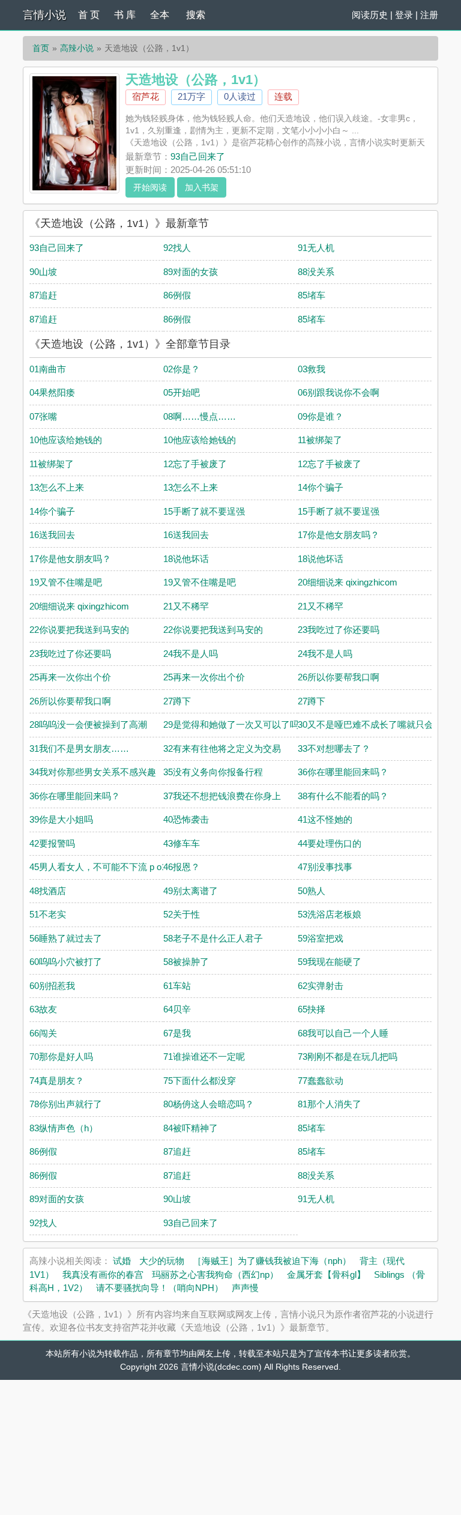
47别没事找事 (325, 867)
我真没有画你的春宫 (102, 1274)
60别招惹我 (52, 986)
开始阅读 (150, 187)
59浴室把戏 (320, 938)
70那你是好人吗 (61, 1056)
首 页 (89, 15)
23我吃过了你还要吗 (338, 629)
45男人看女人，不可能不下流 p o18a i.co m (115, 867)
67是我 (177, 1033)
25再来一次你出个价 (70, 677)
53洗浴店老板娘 (329, 914)
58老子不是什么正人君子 (213, 938)
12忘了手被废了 (195, 464)
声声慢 (245, 1288)
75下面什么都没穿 (199, 1080)
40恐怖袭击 (186, 819)
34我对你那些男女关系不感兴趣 (92, 772)
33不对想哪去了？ (334, 748)
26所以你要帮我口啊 (338, 677)
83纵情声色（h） (63, 1128)
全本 (159, 15)
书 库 (125, 15)
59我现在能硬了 (329, 962)
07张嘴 (43, 416)
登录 (404, 15)
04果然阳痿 (52, 392)
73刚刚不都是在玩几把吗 (347, 1056)
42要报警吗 (52, 843)
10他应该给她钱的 (65, 440)
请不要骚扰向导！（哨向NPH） (159, 1288)
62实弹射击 (320, 986)
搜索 (195, 15)
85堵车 (311, 295)
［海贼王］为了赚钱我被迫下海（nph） (272, 1261)
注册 (429, 15)
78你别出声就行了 (65, 1104)
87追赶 (43, 295)
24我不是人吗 (190, 654)
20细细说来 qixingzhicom (347, 582)
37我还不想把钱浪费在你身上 (222, 796)
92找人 (177, 248)
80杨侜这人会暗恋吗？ (208, 1104)
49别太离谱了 (190, 891)
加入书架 (201, 187)
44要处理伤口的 (329, 843)
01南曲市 (47, 369)
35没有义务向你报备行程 (213, 772)
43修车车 (181, 843)
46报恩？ (181, 867)
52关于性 (181, 914)
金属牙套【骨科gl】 (326, 1274)
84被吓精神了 (190, 1128)
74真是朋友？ (56, 1080)
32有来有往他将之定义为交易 (222, 748)
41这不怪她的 (325, 819)
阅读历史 (370, 15)
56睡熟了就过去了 (65, 938)
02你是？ (181, 369)
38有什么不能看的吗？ (343, 796)
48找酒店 (47, 891)
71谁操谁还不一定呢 (204, 1056)
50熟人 (311, 891)
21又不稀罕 (186, 606)
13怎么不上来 (56, 487)
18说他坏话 (186, 559)
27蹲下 (177, 701)
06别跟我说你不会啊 (338, 392)
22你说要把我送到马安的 (79, 629)
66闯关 (43, 1033)
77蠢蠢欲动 (320, 1080)
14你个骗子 (320, 487)
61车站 (177, 986)
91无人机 (316, 248)
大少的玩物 (161, 1261)
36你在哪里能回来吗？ (343, 772)
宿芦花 (145, 96)
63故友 (43, 1009)
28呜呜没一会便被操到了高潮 (88, 724)
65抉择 (311, 1009)
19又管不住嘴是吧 (65, 582)
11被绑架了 (320, 440)
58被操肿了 (186, 962)
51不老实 (47, 914)
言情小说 (44, 15)
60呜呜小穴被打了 (65, 962)
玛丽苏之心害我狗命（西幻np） (215, 1274)
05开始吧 (181, 392)
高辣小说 (77, 48)
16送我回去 (52, 535)
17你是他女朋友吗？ (338, 535)
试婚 (122, 1261)
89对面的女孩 (190, 272)
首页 (40, 48)
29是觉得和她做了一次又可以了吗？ (235, 724)
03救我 (311, 369)
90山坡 (43, 272)
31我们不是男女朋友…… (79, 748)
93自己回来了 (197, 156)
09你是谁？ (320, 416)
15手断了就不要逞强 (204, 511)
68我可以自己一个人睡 (343, 1033)
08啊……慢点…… (199, 416)
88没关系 (316, 272)
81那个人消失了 (329, 1104)
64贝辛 (177, 1009)
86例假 (177, 295)
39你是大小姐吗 (61, 819)
